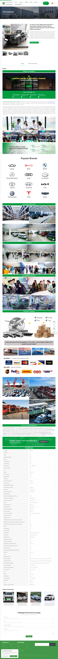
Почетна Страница (9, 2)
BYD (26, 646)
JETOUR (18, 646)
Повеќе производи (32, 63)
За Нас (16, 2)
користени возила (51, 102)
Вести (31, 2)
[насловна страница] (3, 3)
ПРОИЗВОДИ (13, 14)
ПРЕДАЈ (29, 636)
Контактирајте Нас (9, 4)
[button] (4, 37)
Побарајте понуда (33, 42)
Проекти (26, 2)
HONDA (27, 648)
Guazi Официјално (17, 4)
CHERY (18, 644)
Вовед (22, 63)
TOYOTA (18, 648)
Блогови (35, 2)
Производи (21, 2)
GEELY (27, 644)
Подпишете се (52, 644)
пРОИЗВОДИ (43, 433)
